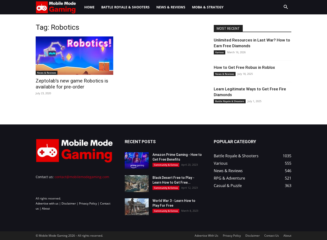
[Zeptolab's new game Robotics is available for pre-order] (74, 55)
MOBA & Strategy (208, 7)
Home (89, 7)
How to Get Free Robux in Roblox (244, 67)
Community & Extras (166, 164)
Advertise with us (47, 203)
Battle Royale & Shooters (125, 7)
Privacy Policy (88, 203)
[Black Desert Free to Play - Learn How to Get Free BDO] (137, 183)
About (46, 208)
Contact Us (271, 236)
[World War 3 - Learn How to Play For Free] (137, 206)
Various (219, 52)
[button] (285, 7)
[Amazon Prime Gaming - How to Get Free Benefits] (137, 160)
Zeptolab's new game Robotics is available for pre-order (72, 84)
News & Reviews (170, 7)
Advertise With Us (206, 236)
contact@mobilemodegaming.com (82, 177)
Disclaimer (69, 203)
